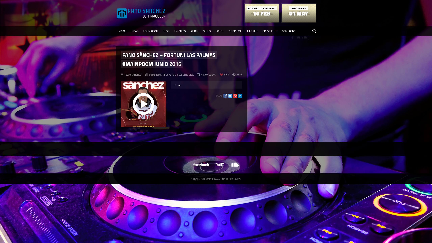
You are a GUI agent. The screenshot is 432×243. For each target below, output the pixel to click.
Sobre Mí (235, 31)
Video (207, 31)
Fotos (220, 31)
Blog (166, 31)
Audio (194, 31)
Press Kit (268, 31)
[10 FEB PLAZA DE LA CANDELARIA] (262, 21)
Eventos (180, 31)
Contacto (288, 31)
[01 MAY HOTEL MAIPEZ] (299, 21)
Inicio (121, 31)
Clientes (251, 31)
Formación (150, 31)
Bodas (134, 31)
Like (226, 74)
